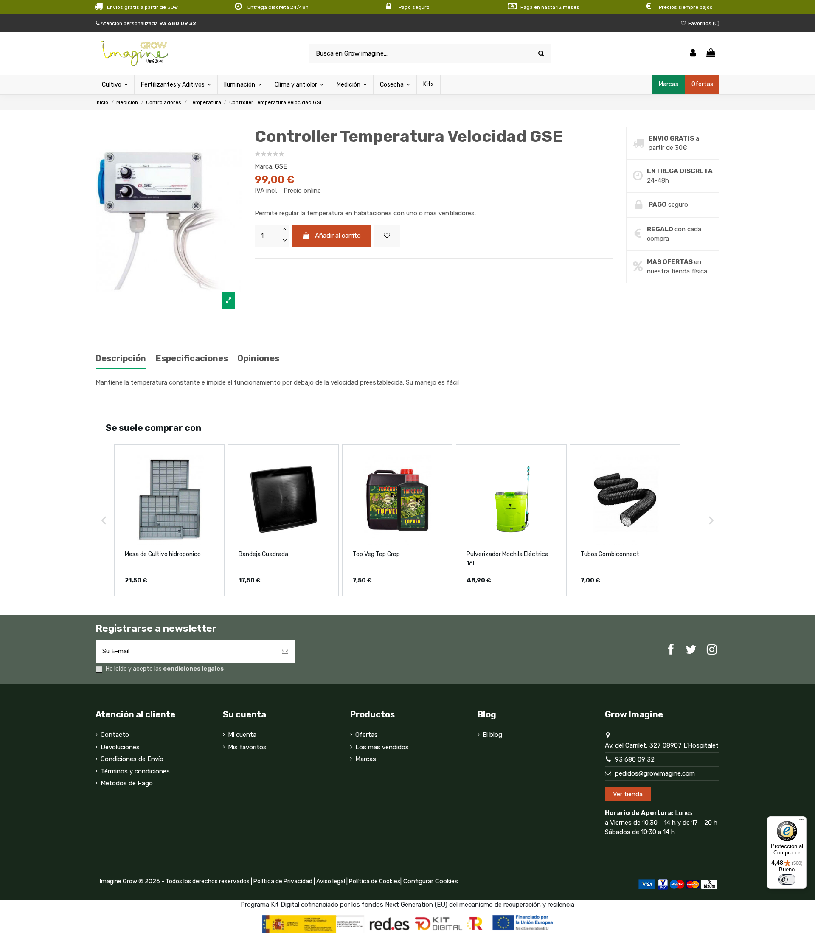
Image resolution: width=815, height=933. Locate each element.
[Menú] (801, 821)
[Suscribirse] (285, 651)
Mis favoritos (247, 747)
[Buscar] (541, 54)
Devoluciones (120, 747)
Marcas (365, 759)
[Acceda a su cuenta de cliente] (693, 53)
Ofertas (366, 735)
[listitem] (169, 520)
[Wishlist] (387, 236)
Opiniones (258, 358)
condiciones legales (193, 668)
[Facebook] (670, 650)
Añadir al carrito (338, 235)
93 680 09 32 (635, 759)
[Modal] (169, 221)
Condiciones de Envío (132, 759)
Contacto (115, 735)
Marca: (264, 166)
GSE (281, 166)
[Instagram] (711, 650)
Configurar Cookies (430, 881)
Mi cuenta (242, 735)
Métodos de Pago (127, 783)
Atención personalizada (147, 23)
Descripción (121, 358)
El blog (492, 735)
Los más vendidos (382, 747)
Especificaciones (192, 358)
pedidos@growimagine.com (655, 773)
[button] (104, 520)
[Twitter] (691, 650)
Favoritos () (703, 23)
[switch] (786, 879)
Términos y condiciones (135, 771)
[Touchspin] (284, 230)
